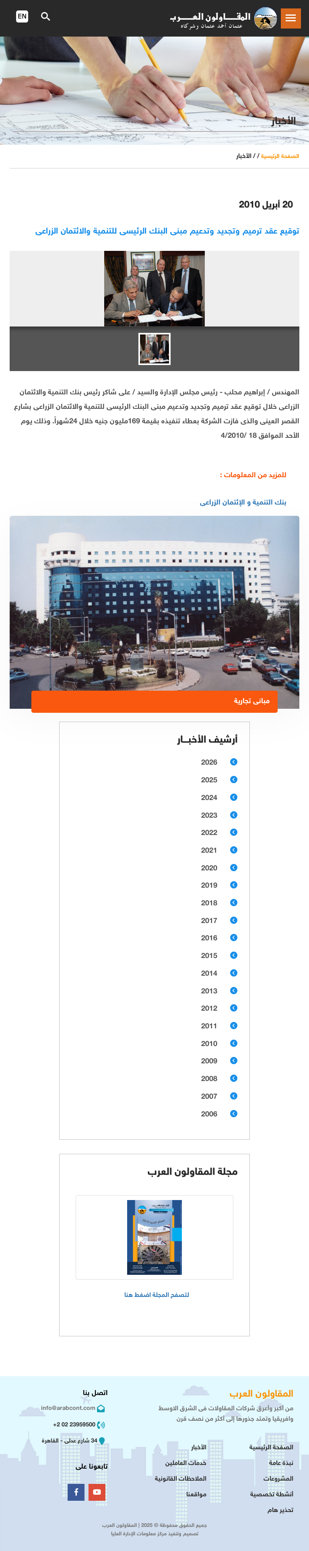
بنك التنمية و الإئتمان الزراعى (243, 503)
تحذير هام (280, 1510)
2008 (209, 1079)
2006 (209, 1114)
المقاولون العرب (261, 1394)
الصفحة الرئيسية (280, 156)
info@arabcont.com (68, 1408)
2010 (209, 1044)
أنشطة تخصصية (271, 1495)
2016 (209, 938)
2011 (209, 1026)
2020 (209, 868)
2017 (209, 921)
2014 (209, 974)
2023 (209, 816)
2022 (209, 833)
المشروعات (278, 1479)
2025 (209, 780)
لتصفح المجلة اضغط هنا (156, 1295)
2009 (209, 1061)
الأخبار (198, 1448)
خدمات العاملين (185, 1463)
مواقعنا (196, 1495)
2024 (209, 798)
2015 (209, 956)
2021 (209, 851)
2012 (209, 1009)
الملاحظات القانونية (180, 1479)
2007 (209, 1097)
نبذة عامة (281, 1463)
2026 (209, 763)
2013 (209, 991)
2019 (209, 886)
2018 (209, 903)
